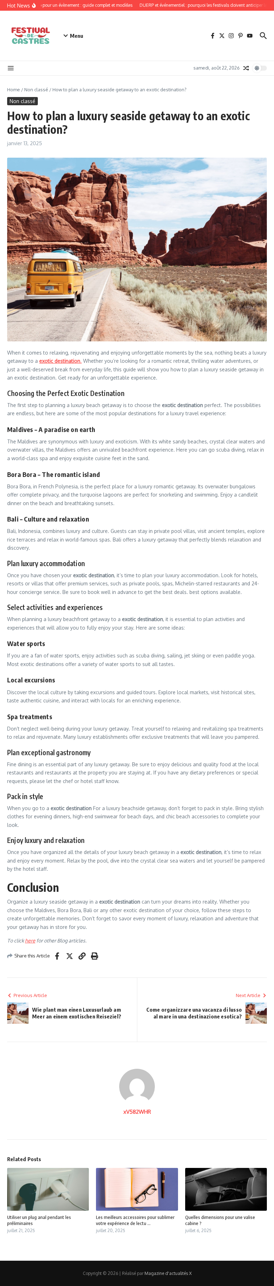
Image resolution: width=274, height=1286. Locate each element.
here (30, 940)
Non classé (36, 89)
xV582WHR (137, 1111)
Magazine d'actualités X (168, 1273)
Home (13, 89)
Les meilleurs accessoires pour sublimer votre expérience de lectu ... (135, 1220)
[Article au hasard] (246, 68)
